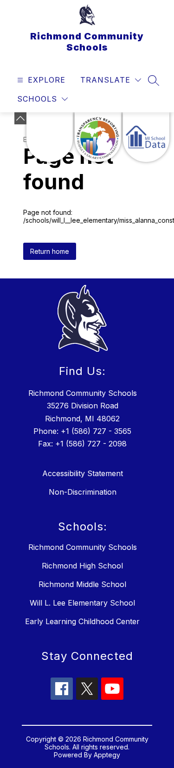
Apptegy (107, 755)
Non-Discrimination (82, 492)
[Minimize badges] (20, 118)
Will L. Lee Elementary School (82, 602)
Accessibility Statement (82, 473)
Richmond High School (82, 565)
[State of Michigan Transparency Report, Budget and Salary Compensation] (98, 137)
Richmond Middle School (82, 584)
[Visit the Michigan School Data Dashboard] (146, 137)
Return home (49, 251)
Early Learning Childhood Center (82, 621)
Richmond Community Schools (82, 547)
